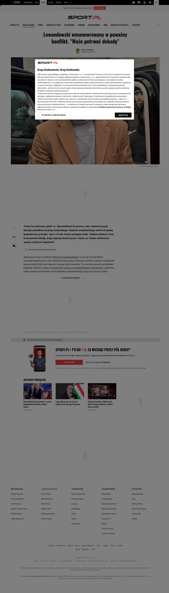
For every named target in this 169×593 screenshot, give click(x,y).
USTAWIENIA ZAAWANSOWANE (54, 115)
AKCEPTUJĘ (123, 115)
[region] (84, 89)
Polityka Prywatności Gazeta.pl (111, 107)
